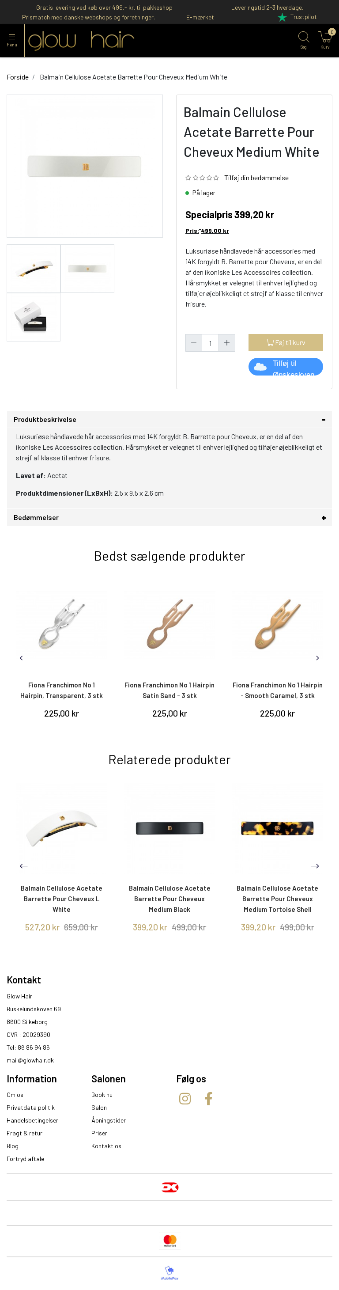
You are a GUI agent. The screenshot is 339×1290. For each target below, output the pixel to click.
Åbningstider (108, 1120)
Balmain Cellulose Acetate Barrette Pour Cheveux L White (61, 898)
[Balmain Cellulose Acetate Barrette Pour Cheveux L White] (61, 828)
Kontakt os (106, 1146)
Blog (13, 1146)
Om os (15, 1094)
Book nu (102, 1094)
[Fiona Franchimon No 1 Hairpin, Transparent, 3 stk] (61, 625)
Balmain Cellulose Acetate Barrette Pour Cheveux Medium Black (170, 898)
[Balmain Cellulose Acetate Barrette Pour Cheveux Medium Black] (169, 828)
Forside (18, 76)
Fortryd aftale (25, 1158)
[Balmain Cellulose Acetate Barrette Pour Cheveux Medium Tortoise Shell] (278, 828)
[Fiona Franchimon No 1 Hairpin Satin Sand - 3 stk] (169, 625)
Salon (99, 1107)
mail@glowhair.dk (30, 1060)
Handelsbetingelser (32, 1120)
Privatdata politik (31, 1107)
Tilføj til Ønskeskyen (293, 367)
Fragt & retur (24, 1133)
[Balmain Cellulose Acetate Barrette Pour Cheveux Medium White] (33, 267)
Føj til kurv (289, 342)
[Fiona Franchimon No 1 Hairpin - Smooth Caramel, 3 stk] (278, 625)
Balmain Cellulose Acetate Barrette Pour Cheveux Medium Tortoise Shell (277, 898)
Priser (99, 1133)
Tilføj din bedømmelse (256, 177)
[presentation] (23, 657)
